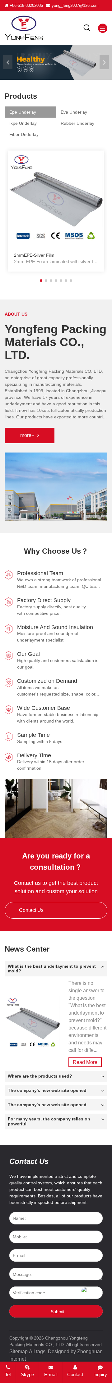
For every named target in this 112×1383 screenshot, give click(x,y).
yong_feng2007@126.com (75, 5)
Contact (75, 1374)
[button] (104, 62)
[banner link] (56, 62)
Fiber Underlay (24, 134)
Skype (27, 1374)
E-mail (50, 1374)
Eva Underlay (74, 112)
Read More (85, 1062)
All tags (37, 1351)
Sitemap (18, 1351)
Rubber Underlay (77, 123)
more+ (27, 435)
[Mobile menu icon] (102, 28)
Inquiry (100, 1374)
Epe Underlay (22, 112)
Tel (8, 1374)
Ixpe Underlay (23, 123)
